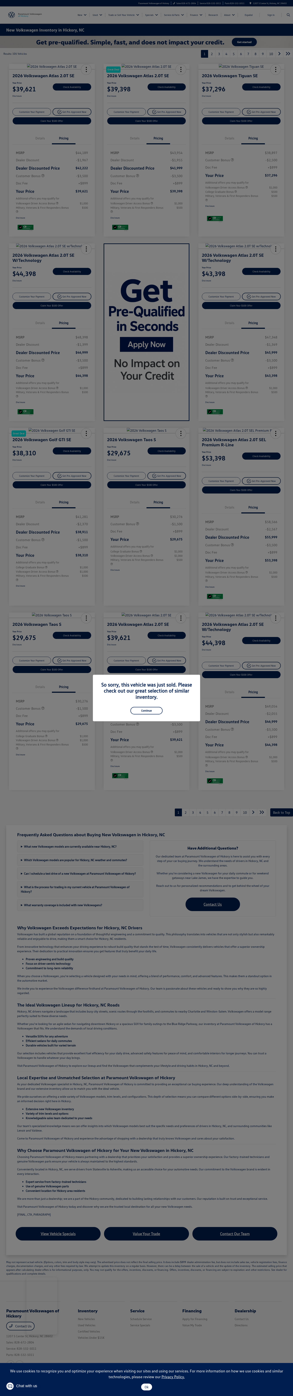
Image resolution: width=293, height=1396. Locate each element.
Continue (146, 710)
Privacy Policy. (173, 1376)
